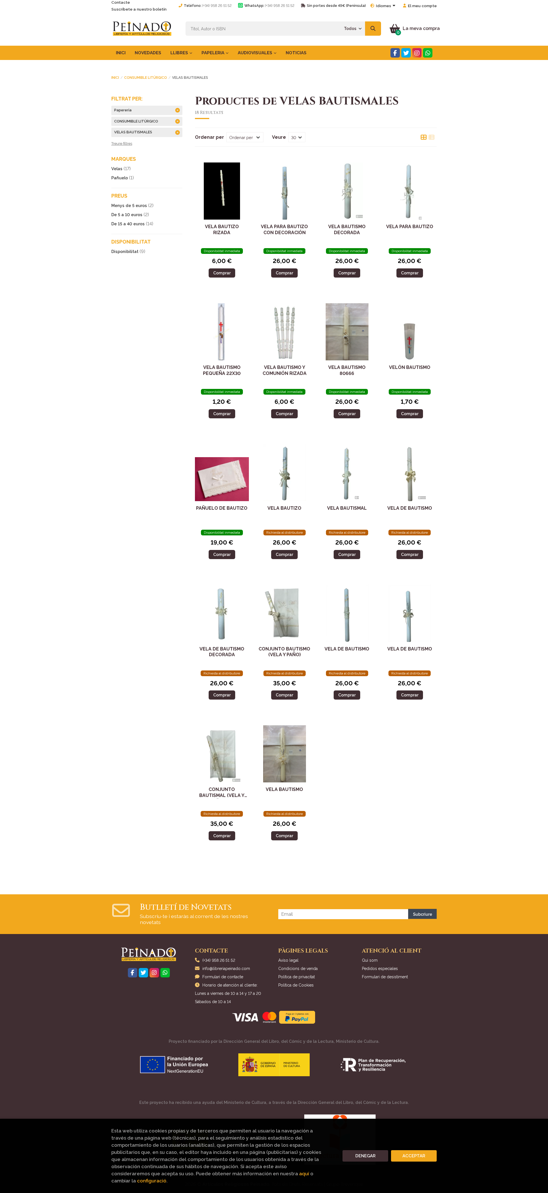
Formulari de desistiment (385, 977)
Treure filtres (121, 143)
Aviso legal (288, 960)
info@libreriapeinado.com (226, 968)
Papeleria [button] (213, 52)
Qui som (370, 960)
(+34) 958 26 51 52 (216, 5)
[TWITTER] (406, 53)
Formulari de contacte (222, 977)
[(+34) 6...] (427, 53)
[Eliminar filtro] (177, 110)
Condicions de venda (298, 968)
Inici (115, 78)
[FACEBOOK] (395, 53)
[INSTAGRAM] (417, 53)
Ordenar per (209, 137)
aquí (304, 1173)
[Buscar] (373, 28)
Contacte (120, 2)
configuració (151, 1181)
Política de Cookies (296, 985)
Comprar (222, 272)
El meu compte (422, 5)
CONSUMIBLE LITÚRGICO (145, 78)
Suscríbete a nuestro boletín (138, 9)
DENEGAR (365, 1155)
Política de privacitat (296, 977)
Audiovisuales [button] (255, 52)
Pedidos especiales (380, 968)
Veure (279, 137)
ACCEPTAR (413, 1155)
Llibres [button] (179, 52)
